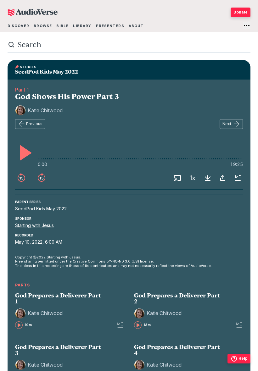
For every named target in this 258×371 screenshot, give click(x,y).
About (136, 26)
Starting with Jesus (34, 225)
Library (82, 26)
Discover (18, 26)
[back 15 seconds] (21, 178)
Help (243, 358)
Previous (34, 123)
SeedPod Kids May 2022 (41, 208)
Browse (43, 26)
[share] (223, 178)
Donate (240, 12)
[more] (246, 25)
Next (226, 123)
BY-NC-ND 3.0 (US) (122, 261)
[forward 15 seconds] (41, 178)
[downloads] (208, 178)
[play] (24, 152)
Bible (62, 26)
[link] (60, 310)
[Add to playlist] (238, 178)
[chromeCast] (177, 178)
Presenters (110, 26)
